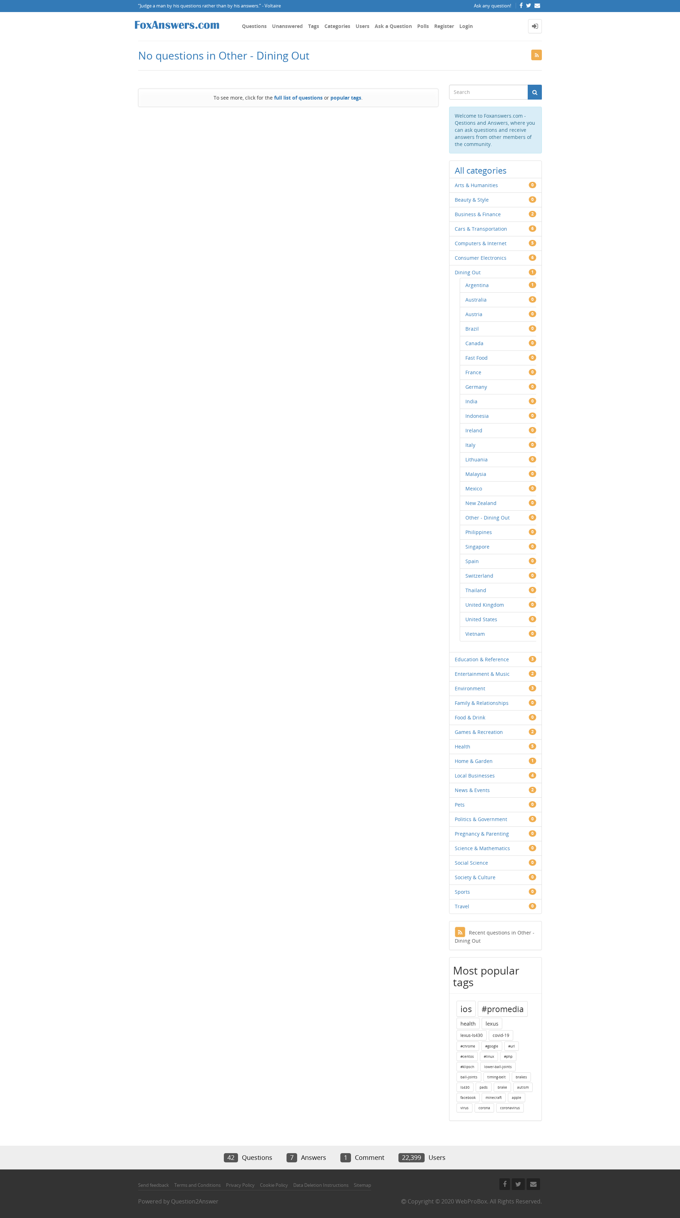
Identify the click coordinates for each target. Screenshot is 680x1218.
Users (362, 26)
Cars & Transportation (481, 228)
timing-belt (496, 1076)
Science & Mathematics (482, 848)
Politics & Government (481, 819)
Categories (337, 26)
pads (484, 1087)
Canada (474, 343)
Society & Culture (475, 877)
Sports (462, 891)
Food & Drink (470, 717)
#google (491, 1046)
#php (508, 1056)
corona (484, 1107)
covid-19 (501, 1035)
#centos (467, 1056)
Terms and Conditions (197, 1185)
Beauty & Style (472, 199)
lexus (492, 1023)
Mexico (473, 488)
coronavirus (510, 1107)
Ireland (473, 430)
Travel (462, 906)
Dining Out (468, 272)
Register (444, 26)
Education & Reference (482, 659)
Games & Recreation (479, 732)
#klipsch (467, 1066)
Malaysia (475, 474)
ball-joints (468, 1076)
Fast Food (476, 357)
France (473, 372)
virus (464, 1107)
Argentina (477, 285)
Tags (313, 26)
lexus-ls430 (471, 1035)
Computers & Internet (480, 243)
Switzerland (479, 575)
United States (481, 619)
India (471, 401)
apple (516, 1097)
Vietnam (475, 633)
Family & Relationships (482, 703)
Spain (472, 561)
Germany (476, 386)
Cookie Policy (274, 1185)
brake (502, 1087)
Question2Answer (195, 1201)
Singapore (477, 546)
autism (523, 1087)
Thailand (475, 590)
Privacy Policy (240, 1185)
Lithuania (476, 459)
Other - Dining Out (487, 517)
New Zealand (481, 503)
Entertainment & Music (482, 673)
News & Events (472, 790)
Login (466, 26)
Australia (476, 299)
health (468, 1023)
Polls (423, 26)
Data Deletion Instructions (320, 1185)
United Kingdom (484, 604)
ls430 (465, 1087)
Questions (254, 26)
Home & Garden (474, 761)
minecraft (494, 1097)
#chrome (467, 1046)
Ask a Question (393, 26)
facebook (468, 1097)
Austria (473, 314)
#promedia (503, 1009)
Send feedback (153, 1185)
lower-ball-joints (498, 1066)
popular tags (345, 97)
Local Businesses (475, 775)
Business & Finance (478, 214)
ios (466, 1009)
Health (462, 746)
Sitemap (362, 1185)
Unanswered (287, 26)
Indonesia (477, 415)
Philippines (478, 532)
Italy (470, 445)
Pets (460, 804)
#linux (489, 1056)
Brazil (472, 328)
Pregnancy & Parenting (482, 833)
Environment (470, 688)
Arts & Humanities (476, 185)
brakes (521, 1076)
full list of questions (298, 97)
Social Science (471, 862)
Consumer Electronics (480, 257)
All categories (480, 170)
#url (511, 1046)
